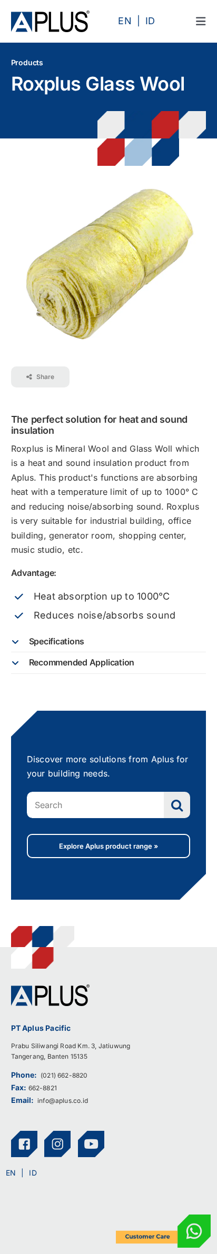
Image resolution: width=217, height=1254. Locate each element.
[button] (108, 641)
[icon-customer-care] (163, 1218)
